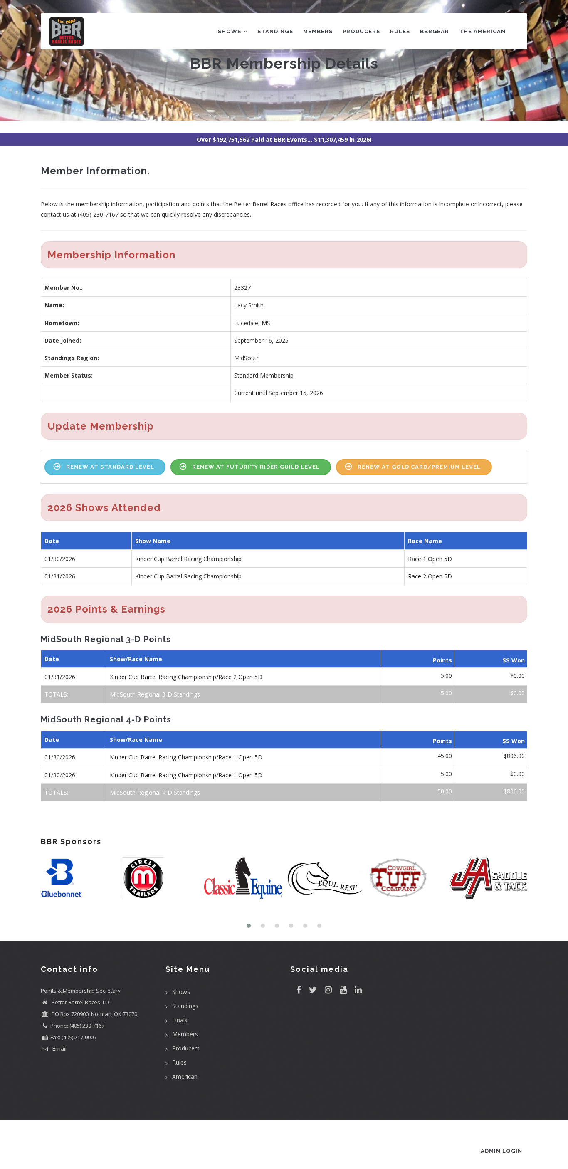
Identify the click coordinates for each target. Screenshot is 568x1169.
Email (58, 1049)
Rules (400, 31)
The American (482, 31)
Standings (275, 31)
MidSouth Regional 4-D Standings (155, 792)
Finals (180, 1020)
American (185, 1076)
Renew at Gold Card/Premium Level (419, 467)
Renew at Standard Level (110, 467)
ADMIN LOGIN (501, 1151)
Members (318, 31)
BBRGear (434, 31)
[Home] (66, 29)
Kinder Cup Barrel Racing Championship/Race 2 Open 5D (186, 677)
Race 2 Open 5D (430, 576)
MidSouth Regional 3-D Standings (155, 694)
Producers (361, 31)
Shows (230, 31)
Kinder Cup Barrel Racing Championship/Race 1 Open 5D (186, 757)
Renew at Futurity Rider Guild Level (256, 467)
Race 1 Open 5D (430, 559)
